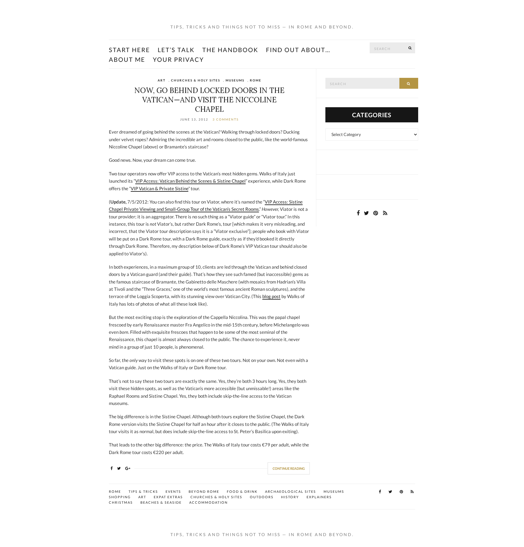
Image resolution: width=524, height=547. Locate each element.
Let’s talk (176, 49)
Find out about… (298, 49)
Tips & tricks (143, 491)
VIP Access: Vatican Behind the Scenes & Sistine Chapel (190, 181)
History (290, 497)
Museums (235, 80)
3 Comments (226, 119)
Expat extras (168, 497)
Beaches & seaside (161, 502)
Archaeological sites (290, 491)
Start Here (129, 49)
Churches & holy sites (195, 80)
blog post (271, 296)
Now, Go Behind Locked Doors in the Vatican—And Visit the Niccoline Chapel (209, 100)
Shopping (120, 497)
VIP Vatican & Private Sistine (159, 188)
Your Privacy (178, 59)
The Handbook (230, 49)
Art (162, 80)
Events (173, 491)
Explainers (319, 497)
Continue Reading (289, 468)
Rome (255, 80)
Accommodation (208, 502)
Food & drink (242, 491)
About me (127, 59)
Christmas (121, 502)
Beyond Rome (204, 491)
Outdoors (262, 497)
